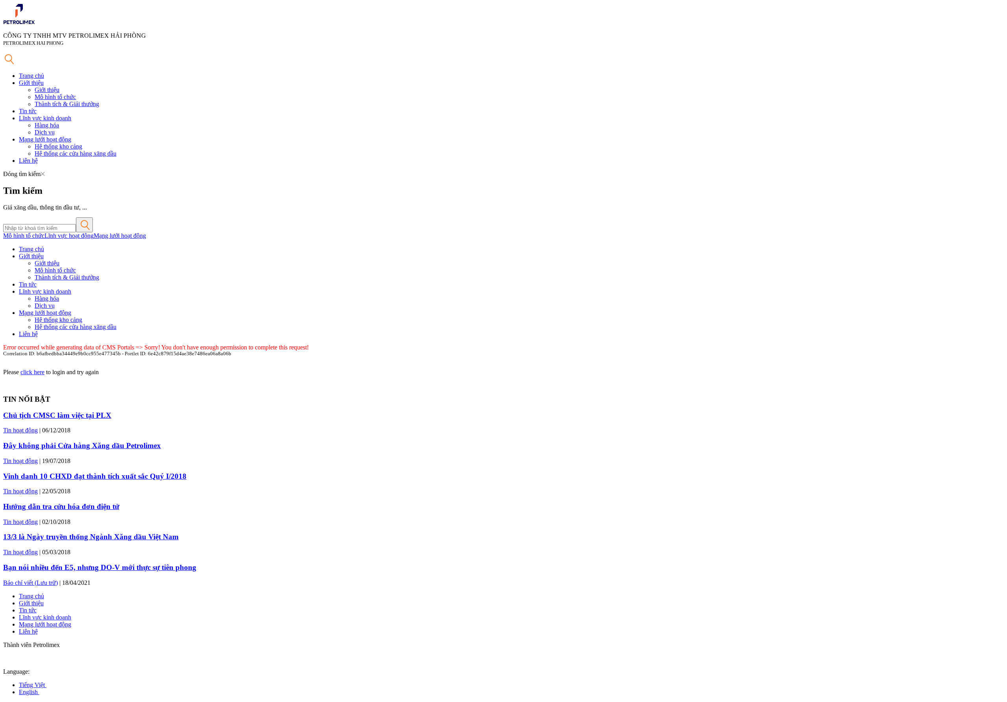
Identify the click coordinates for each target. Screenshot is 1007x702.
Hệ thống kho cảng (58, 146)
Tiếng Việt (32, 685)
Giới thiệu (31, 82)
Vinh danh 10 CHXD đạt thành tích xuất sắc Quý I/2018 (94, 476)
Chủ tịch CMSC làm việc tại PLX (57, 415)
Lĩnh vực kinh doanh (45, 118)
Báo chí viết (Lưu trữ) (30, 582)
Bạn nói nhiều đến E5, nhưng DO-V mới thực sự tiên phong (99, 567)
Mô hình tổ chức (55, 97)
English (29, 692)
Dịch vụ (45, 132)
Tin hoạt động (20, 430)
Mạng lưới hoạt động (45, 139)
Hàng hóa (47, 125)
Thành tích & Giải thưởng (67, 104)
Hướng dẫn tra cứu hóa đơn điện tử (61, 506)
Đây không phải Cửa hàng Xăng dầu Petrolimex (82, 445)
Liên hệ (28, 160)
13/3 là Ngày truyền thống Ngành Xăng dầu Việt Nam (91, 537)
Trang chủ (31, 75)
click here (32, 372)
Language (15, 671)
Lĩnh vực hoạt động (69, 235)
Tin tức (28, 111)
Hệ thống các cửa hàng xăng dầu (75, 153)
